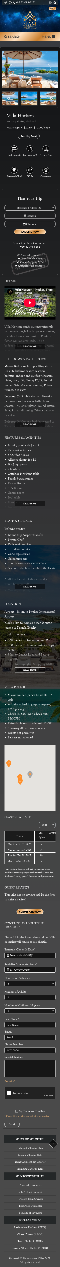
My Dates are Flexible (32, 1111)
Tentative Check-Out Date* (20, 964)
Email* (8, 1031)
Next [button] (51, 98)
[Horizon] (30, 69)
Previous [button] (8, 98)
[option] (30, 69)
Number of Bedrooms (17, 978)
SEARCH (13, 37)
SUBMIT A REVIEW (30, 911)
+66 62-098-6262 (26, 2)
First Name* (11, 1019)
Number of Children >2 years (22, 1005)
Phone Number (13, 1044)
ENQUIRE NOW (30, 231)
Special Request (13, 1057)
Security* (9, 1081)
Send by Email (29, 136)
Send (12, 1124)
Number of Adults (15, 991)
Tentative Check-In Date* (19, 949)
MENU (47, 37)
